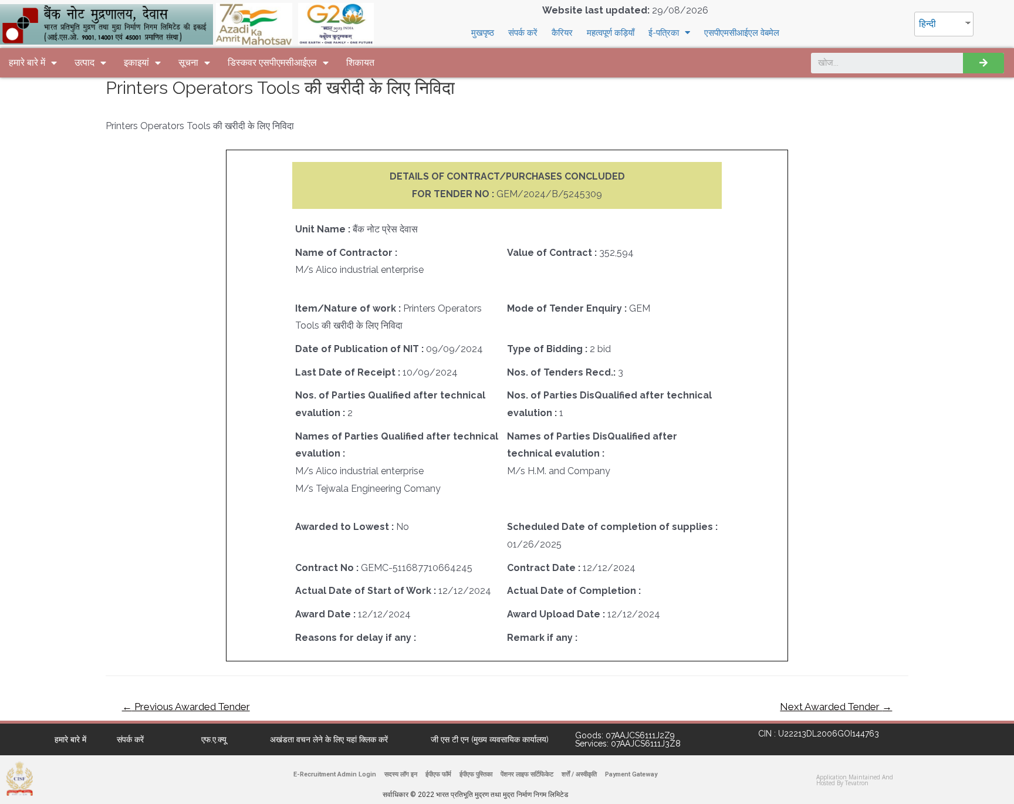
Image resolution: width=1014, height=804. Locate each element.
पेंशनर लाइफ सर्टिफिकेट (527, 774)
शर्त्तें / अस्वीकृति (579, 774)
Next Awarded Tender (836, 706)
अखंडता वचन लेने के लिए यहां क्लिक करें (329, 739)
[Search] (983, 63)
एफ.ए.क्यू (214, 739)
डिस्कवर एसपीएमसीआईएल (272, 62)
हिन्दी (927, 23)
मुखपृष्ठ (482, 33)
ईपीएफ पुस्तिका (475, 774)
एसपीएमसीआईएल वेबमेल (741, 33)
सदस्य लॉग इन (400, 774)
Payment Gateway (631, 774)
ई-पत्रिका (663, 33)
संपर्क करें (523, 33)
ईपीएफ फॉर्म (438, 774)
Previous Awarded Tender (186, 706)
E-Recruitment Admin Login (334, 774)
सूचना (188, 62)
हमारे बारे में (27, 62)
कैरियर (562, 33)
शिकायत (360, 62)
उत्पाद (84, 62)
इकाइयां (136, 62)
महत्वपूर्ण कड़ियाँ (610, 33)
